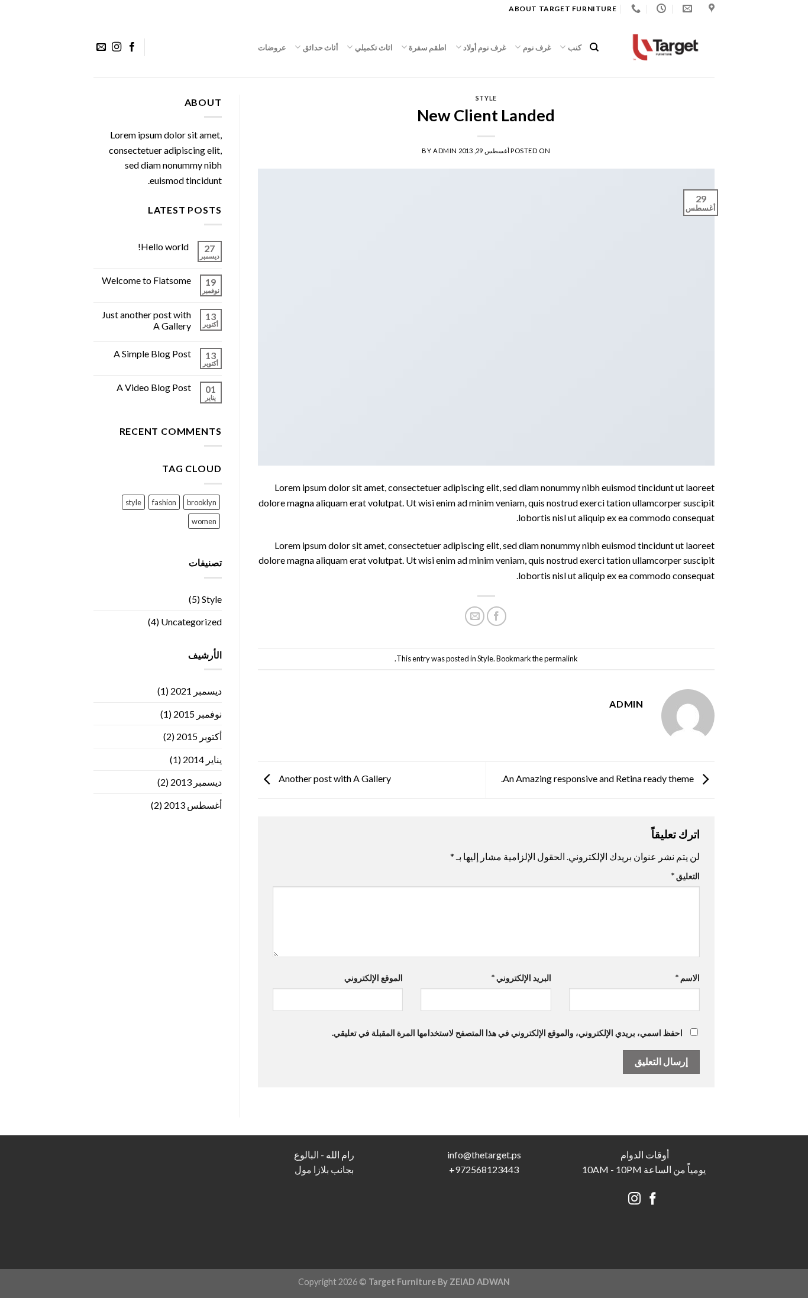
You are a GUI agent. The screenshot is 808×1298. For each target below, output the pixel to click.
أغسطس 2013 (193, 805)
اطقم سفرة (428, 47)
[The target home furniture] (710, 8)
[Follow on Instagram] (116, 47)
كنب (574, 47)
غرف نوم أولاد (485, 47)
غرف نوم (537, 47)
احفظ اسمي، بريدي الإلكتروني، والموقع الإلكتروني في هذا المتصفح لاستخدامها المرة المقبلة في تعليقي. (507, 1033)
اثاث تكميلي (374, 47)
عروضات (272, 47)
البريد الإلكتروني (521, 978)
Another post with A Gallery (334, 778)
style (133, 502)
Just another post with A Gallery (146, 320)
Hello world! (163, 246)
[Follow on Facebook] (132, 47)
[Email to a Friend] (474, 616)
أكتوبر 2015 (199, 736)
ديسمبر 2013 (196, 781)
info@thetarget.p (482, 1154)
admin (445, 150)
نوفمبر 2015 (197, 713)
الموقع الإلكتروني (373, 978)
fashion (164, 502)
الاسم (688, 978)
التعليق (685, 876)
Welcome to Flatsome (146, 280)
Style (486, 98)
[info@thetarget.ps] (686, 8)
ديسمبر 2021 (196, 690)
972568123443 (487, 1169)
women (204, 521)
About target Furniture (562, 8)
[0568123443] (634, 8)
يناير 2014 (202, 759)
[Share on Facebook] (496, 616)
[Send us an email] (101, 47)
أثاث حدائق (320, 47)
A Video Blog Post (154, 387)
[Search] (594, 47)
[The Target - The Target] (665, 47)
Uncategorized (191, 621)
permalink (561, 658)
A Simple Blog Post (152, 353)
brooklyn (201, 502)
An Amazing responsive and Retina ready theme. (598, 778)
